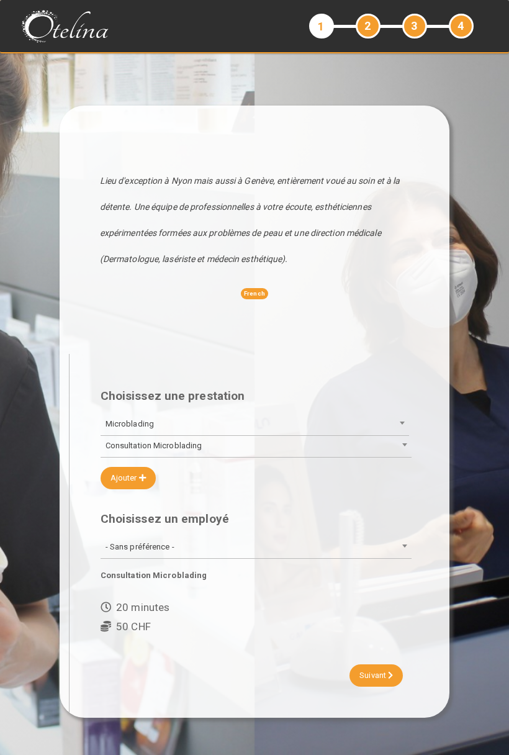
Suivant (373, 675)
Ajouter (124, 477)
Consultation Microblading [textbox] (154, 445)
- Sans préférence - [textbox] (140, 546)
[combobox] (255, 425)
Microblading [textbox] (130, 423)
